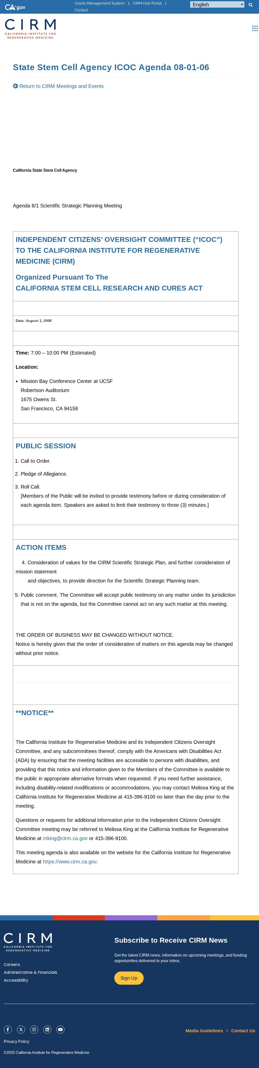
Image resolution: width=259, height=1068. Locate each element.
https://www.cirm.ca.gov (69, 861)
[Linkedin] (47, 1029)
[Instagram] (34, 1029)
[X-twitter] (21, 1029)
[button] (250, 5)
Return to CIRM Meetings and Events (61, 86)
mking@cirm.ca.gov (65, 838)
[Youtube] (60, 1029)
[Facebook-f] (8, 1029)
